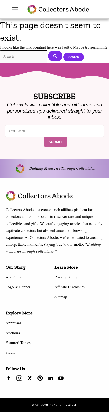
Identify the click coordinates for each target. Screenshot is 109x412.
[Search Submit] (55, 56)
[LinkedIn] (50, 379)
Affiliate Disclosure (70, 286)
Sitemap (61, 296)
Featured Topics (18, 342)
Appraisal (13, 322)
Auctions (13, 332)
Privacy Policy (66, 276)
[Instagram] (19, 379)
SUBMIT (55, 142)
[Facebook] (9, 379)
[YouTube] (61, 379)
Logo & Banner (18, 286)
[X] (29, 379)
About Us (13, 276)
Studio (11, 352)
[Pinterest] (40, 379)
